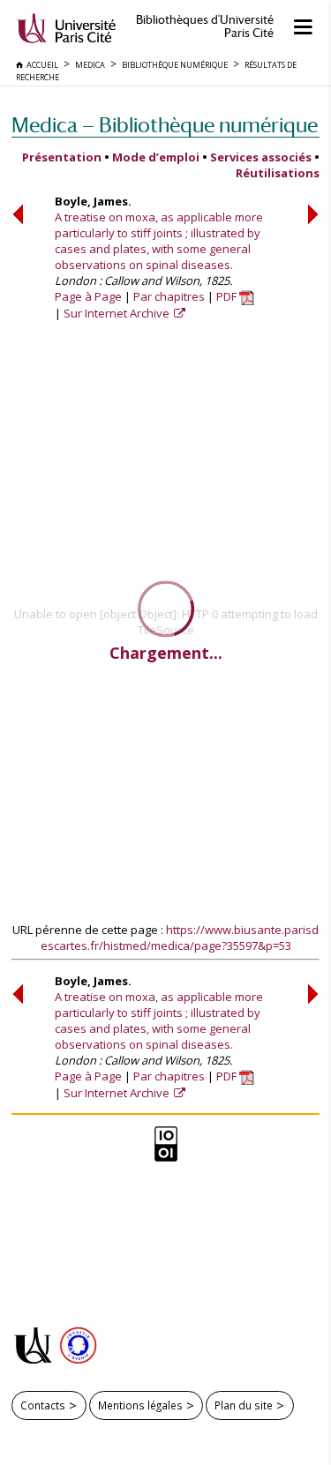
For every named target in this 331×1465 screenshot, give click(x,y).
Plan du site (243, 1405)
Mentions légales (140, 1405)
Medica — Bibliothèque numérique (164, 125)
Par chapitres (169, 296)
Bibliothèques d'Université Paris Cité (205, 26)
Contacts (42, 1405)
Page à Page (88, 296)
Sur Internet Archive (118, 313)
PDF (227, 296)
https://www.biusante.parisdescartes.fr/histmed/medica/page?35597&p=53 (180, 937)
